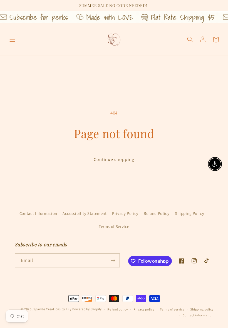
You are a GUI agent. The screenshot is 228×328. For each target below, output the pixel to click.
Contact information (198, 315)
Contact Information (38, 213)
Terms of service (172, 309)
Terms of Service (114, 226)
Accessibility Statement (85, 213)
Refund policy (117, 309)
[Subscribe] (112, 260)
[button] (12, 39)
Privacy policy (143, 309)
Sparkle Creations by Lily (52, 309)
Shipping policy (201, 309)
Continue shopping (114, 159)
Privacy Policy (125, 213)
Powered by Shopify (86, 309)
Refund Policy (156, 213)
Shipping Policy (189, 213)
